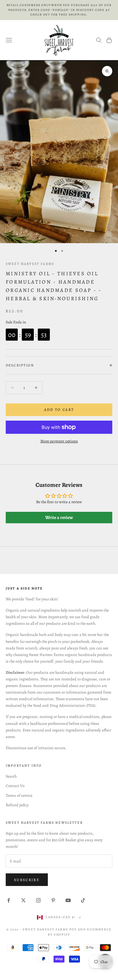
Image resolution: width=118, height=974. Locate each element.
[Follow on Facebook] (8, 900)
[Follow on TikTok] (83, 900)
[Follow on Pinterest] (53, 900)
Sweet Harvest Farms (30, 263)
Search (11, 776)
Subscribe (27, 879)
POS (73, 929)
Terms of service (19, 795)
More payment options (59, 441)
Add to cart (59, 409)
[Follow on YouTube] (68, 900)
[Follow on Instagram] (38, 900)
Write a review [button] (59, 517)
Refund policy (17, 805)
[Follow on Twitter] (23, 900)
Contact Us (15, 785)
